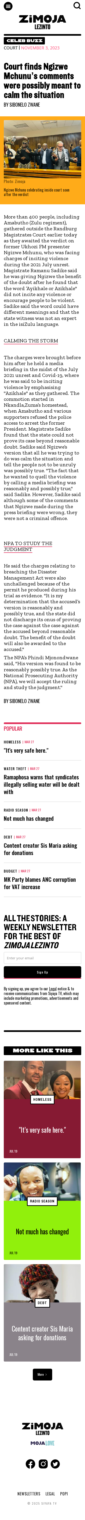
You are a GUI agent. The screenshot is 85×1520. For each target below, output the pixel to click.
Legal (53, 988)
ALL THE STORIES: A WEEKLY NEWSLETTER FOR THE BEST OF (40, 932)
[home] (42, 22)
